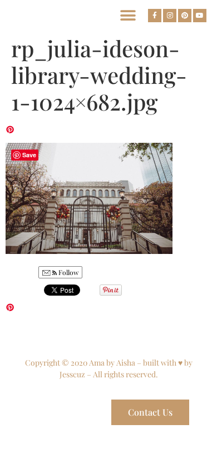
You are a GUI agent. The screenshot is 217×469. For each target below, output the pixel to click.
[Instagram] (169, 15)
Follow (67, 272)
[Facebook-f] (154, 15)
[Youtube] (199, 15)
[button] (127, 15)
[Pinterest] (184, 15)
